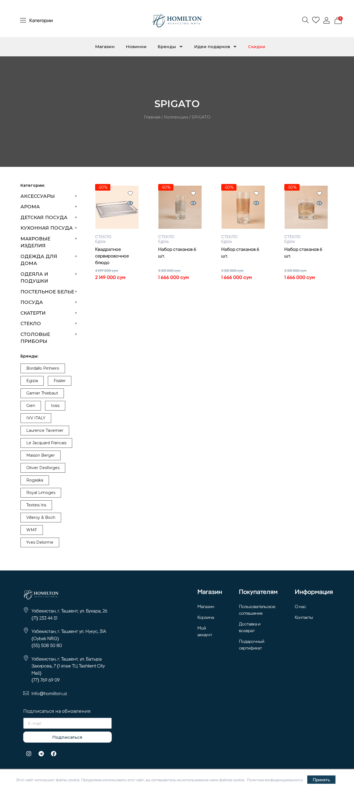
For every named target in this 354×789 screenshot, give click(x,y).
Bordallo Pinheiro (42, 368)
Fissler (60, 380)
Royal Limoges (40, 492)
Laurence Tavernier (44, 430)
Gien (30, 405)
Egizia (32, 380)
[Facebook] (53, 753)
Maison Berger (40, 455)
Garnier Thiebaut (42, 393)
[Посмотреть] (130, 204)
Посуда (31, 302)
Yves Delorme (39, 542)
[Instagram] (28, 753)
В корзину (117, 287)
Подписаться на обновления (57, 711)
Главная (152, 117)
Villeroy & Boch (40, 517)
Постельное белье (47, 291)
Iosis (55, 405)
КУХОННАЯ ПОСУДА (46, 228)
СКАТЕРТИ (33, 313)
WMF (31, 529)
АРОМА (30, 206)
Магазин (105, 46)
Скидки (256, 46)
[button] (305, 20)
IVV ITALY (35, 417)
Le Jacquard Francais (46, 442)
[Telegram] (41, 753)
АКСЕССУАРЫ (37, 196)
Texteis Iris (36, 505)
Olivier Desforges (42, 467)
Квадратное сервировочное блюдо (112, 255)
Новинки (136, 46)
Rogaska (34, 480)
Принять (321, 779)
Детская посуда (43, 217)
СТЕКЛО (30, 323)
